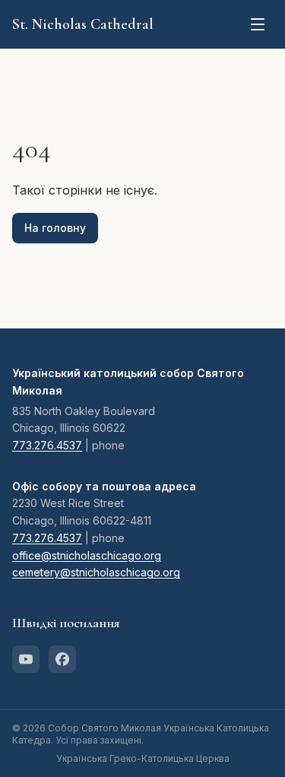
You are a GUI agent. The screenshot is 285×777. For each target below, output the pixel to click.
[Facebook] (62, 659)
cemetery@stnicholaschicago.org (96, 572)
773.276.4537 (47, 445)
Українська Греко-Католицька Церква (143, 758)
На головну (55, 227)
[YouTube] (26, 659)
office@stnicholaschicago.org (86, 555)
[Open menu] (257, 24)
